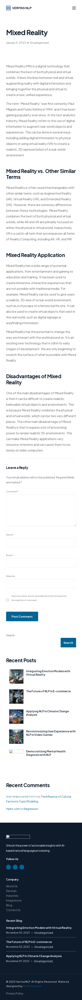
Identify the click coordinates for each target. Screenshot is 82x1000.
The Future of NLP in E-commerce (48, 691)
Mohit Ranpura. (32, 986)
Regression (31, 808)
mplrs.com (13, 808)
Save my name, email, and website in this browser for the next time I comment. (39, 598)
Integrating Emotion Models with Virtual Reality (48, 672)
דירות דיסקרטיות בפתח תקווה (21, 796)
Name (10, 534)
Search (10, 635)
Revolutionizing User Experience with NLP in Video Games (51, 732)
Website (10, 576)
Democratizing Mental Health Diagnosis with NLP (45, 753)
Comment (12, 491)
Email (9, 555)
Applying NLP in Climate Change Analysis (47, 712)
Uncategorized (39, 42)
